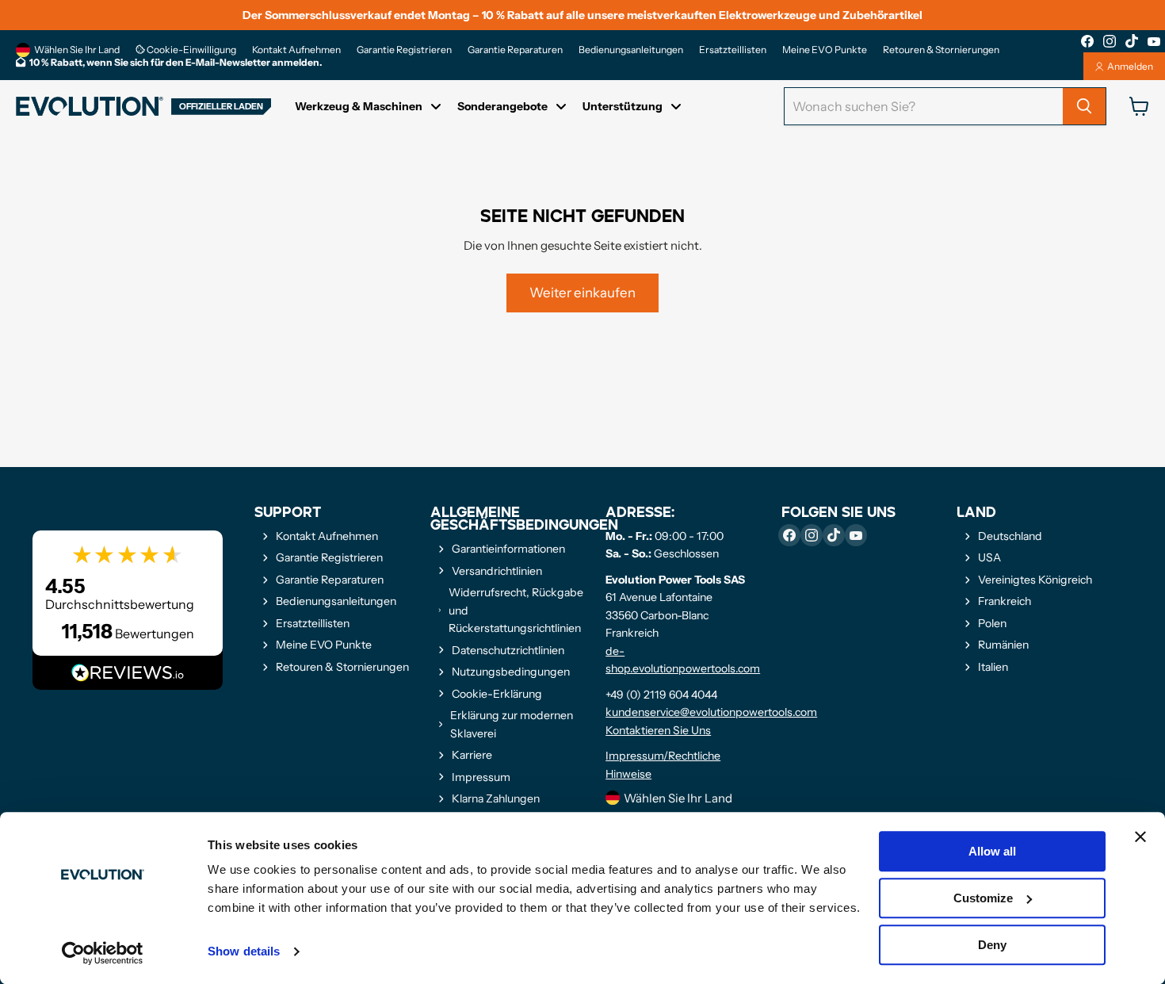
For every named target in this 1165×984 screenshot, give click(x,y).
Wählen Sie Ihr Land (77, 50)
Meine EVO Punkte (824, 50)
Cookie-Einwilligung (190, 50)
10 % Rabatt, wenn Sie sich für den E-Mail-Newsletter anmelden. (175, 62)
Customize (983, 898)
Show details (244, 952)
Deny (992, 944)
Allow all (992, 851)
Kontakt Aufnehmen (296, 50)
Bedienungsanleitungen (631, 50)
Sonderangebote (502, 106)
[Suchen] (1084, 106)
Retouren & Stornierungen (941, 50)
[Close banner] (1140, 836)
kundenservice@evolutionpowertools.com (711, 712)
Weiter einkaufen (582, 293)
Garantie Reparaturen (515, 50)
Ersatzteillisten (732, 50)
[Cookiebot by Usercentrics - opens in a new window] (102, 953)
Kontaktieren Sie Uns (658, 730)
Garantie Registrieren (404, 50)
